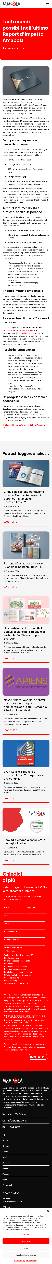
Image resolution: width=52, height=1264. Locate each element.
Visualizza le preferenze (26, 1255)
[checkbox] (25, 969)
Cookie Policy (19, 1261)
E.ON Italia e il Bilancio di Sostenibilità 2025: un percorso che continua (24, 775)
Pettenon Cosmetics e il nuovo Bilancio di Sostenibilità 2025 (23, 565)
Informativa (9, 1039)
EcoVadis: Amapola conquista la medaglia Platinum (24, 841)
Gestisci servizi (25, 1234)
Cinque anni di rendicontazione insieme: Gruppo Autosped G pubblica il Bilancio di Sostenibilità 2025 (24, 497)
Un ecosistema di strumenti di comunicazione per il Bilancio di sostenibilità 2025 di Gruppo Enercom (24, 633)
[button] (48, 1211)
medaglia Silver (27, 333)
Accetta (26, 1241)
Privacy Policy (31, 1261)
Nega (26, 1248)
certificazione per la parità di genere (19, 330)
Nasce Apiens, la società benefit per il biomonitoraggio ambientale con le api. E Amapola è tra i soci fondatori (25, 705)
